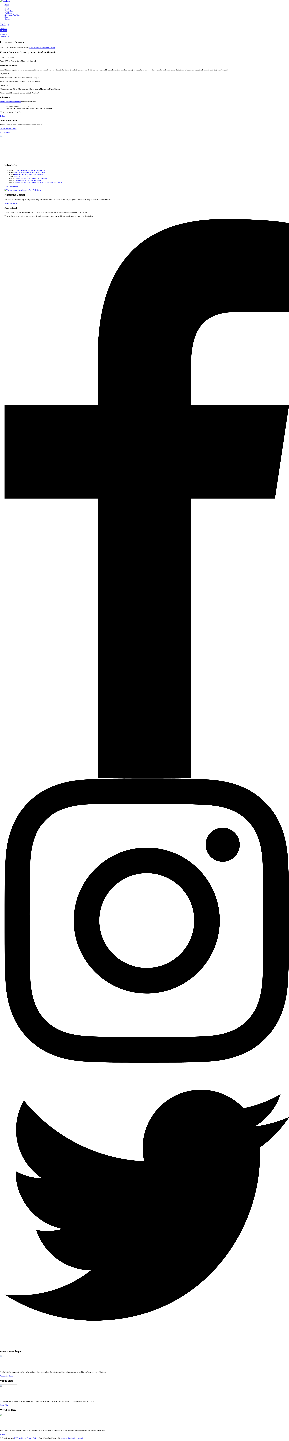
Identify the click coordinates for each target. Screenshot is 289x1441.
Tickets (2, 116)
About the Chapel (11, 203)
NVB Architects (20, 1438)
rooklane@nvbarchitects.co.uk (72, 1438)
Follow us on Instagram (4, 36)
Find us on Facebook (4, 24)
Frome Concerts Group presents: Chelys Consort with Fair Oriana (38, 182)
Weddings (8, 13)
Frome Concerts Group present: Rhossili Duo (31, 178)
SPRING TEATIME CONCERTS (10, 102)
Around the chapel (6, 1376)
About (7, 7)
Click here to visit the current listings (42, 48)
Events (7, 9)
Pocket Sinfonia (5, 132)
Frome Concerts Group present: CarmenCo (29, 174)
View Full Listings (11, 186)
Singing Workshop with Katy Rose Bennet (29, 172)
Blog (6, 17)
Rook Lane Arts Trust (12, 15)
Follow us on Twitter (3, 30)
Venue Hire (9, 11)
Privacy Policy (32, 1438)
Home (7, 5)
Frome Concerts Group (8, 129)
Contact (7, 19)
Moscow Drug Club (21, 176)
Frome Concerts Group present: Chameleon (29, 170)
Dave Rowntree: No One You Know (28, 180)
